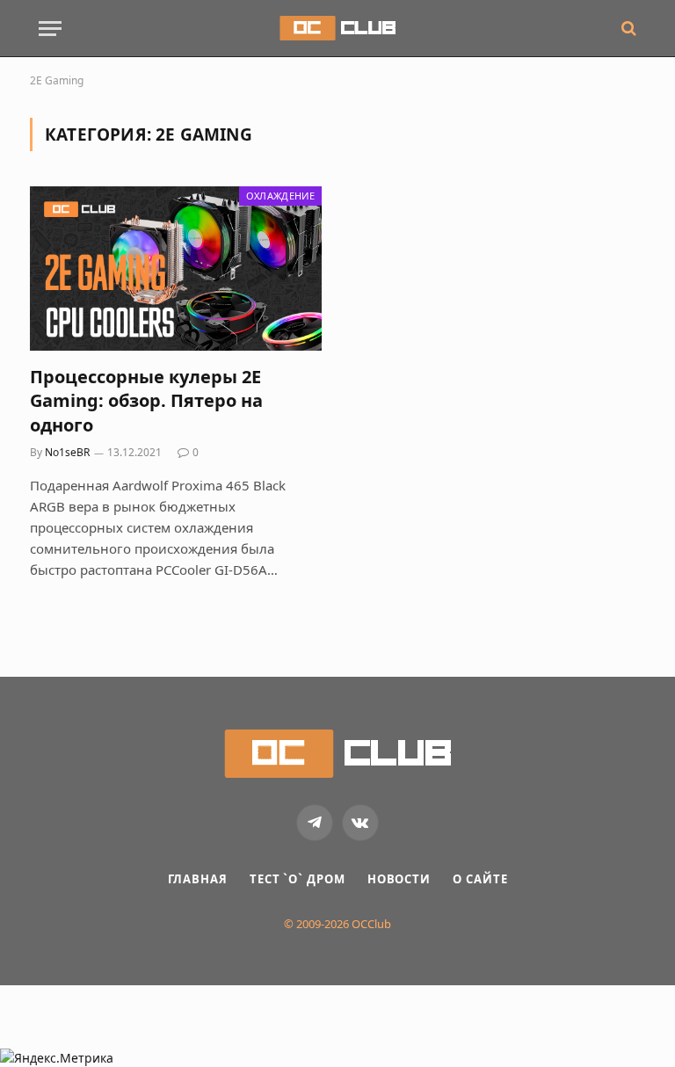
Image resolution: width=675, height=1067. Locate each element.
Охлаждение (280, 195)
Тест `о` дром (297, 879)
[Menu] (50, 28)
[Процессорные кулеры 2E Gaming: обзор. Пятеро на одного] (176, 268)
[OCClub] (337, 28)
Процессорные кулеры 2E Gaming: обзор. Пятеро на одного (146, 400)
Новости (399, 879)
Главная (198, 879)
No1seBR (67, 452)
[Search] (627, 28)
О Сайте (480, 879)
